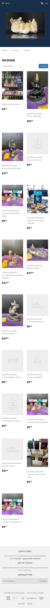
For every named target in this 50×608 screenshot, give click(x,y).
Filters (43, 66)
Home (4, 50)
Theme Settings (39, 556)
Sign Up (43, 581)
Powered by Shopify (35, 593)
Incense (15, 50)
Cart (46, 3)
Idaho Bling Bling (17, 593)
